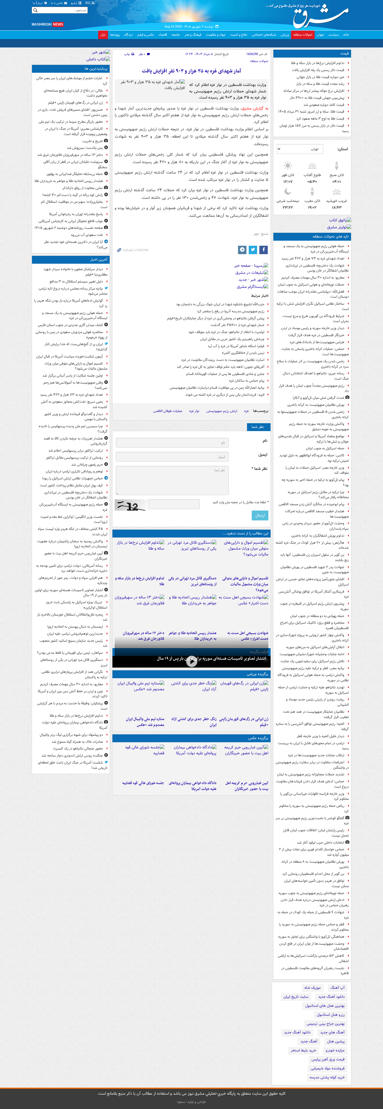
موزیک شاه (312, 988)
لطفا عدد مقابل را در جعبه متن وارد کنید (240, 502)
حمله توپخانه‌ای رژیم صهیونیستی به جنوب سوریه (311, 893)
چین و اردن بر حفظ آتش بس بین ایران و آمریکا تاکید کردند (72, 694)
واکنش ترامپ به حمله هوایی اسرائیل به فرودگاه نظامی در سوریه (313, 677)
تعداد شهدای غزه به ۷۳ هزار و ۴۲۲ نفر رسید (313, 258)
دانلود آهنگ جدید (331, 997)
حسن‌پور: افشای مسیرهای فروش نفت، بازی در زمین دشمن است (72, 112)
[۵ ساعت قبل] (243, 611)
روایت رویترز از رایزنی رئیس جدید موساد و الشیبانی (317, 702)
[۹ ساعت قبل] (191, 611)
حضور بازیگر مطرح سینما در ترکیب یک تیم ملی (71, 121)
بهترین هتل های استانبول (325, 1006)
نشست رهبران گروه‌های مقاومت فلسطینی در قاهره (315, 970)
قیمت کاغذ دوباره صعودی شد (323, 105)
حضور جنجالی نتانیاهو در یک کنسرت (78, 748)
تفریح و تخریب (92, 141)
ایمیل (263, 455)
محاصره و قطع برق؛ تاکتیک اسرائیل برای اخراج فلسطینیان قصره (314, 625)
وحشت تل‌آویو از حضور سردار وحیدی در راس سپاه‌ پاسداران (315, 526)
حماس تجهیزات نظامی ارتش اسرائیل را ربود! (72, 478)
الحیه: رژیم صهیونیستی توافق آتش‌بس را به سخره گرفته (312, 726)
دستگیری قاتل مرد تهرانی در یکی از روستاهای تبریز (192, 581)
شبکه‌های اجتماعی (264, 34)
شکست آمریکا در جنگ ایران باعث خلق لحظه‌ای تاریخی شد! (72, 765)
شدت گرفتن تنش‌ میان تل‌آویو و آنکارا (318, 397)
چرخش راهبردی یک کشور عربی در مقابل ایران (232, 339)
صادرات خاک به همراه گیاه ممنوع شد (77, 741)
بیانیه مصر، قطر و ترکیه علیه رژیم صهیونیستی (313, 668)
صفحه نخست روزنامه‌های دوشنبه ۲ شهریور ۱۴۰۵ (68, 228)
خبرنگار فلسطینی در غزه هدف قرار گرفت (316, 335)
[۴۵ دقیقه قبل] (243, 556)
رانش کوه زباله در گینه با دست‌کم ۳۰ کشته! (72, 195)
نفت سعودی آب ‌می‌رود (87, 235)
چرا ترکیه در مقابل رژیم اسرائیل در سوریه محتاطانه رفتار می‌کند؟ (318, 494)
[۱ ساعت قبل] (243, 761)
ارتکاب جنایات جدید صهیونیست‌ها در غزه (316, 755)
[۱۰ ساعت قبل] (139, 611)
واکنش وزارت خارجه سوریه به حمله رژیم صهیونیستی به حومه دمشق (319, 426)
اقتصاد (162, 34)
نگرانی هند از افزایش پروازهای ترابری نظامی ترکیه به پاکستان (74, 674)
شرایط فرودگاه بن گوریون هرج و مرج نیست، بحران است (315, 318)
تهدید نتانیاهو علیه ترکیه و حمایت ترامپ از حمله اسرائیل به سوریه (313, 690)
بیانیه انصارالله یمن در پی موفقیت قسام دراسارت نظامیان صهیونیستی (217, 387)
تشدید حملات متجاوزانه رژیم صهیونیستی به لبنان (310, 774)
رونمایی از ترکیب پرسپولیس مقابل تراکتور (74, 457)
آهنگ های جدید (332, 1032)
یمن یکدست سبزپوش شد (85, 148)
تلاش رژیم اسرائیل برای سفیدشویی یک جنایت (312, 661)
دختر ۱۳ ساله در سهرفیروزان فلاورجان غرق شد (70, 155)
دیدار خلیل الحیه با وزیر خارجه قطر (320, 736)
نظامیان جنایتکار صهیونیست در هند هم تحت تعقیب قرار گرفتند (316, 714)
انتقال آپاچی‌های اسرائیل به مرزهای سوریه (315, 647)
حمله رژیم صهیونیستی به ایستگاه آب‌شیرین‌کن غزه (73, 507)
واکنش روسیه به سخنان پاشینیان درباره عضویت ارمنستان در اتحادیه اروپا (72, 544)
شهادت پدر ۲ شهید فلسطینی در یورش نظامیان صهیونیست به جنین (314, 569)
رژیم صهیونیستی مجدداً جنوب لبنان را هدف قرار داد (314, 388)
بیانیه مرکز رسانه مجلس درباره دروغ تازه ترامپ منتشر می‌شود (72, 291)
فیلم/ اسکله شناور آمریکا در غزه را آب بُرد (236, 346)
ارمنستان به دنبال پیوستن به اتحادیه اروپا (75, 626)
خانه (346, 34)
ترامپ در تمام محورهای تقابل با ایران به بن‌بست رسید (313, 746)
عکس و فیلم (145, 34)
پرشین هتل (336, 1041)
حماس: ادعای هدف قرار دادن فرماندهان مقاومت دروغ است (312, 784)
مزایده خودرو (335, 1050)
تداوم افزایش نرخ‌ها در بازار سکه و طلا (317, 63)
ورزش (285, 34)
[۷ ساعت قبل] (243, 697)
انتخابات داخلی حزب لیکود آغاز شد (320, 842)
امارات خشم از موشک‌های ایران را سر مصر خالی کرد (71, 81)
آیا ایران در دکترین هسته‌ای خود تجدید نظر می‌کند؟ (75, 244)
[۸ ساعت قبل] (191, 697)
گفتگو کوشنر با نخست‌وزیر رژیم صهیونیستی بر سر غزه (312, 821)
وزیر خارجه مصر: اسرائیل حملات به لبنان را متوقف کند (317, 470)
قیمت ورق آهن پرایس (328, 1059)
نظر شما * (259, 469)
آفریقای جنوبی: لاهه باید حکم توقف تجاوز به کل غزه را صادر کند (220, 367)
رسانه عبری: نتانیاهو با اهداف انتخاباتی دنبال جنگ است (316, 376)
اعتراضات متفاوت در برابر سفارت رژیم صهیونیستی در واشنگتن (312, 765)
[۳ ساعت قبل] (139, 761)
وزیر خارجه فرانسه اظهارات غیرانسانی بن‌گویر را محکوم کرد (314, 796)
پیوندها (115, 34)
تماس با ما (57, 3)
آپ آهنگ (338, 988)
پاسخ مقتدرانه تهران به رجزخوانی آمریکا (76, 214)
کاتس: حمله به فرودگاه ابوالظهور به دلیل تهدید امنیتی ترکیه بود (314, 458)
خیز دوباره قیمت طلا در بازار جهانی (320, 77)
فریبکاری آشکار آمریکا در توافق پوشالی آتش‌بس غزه (313, 594)
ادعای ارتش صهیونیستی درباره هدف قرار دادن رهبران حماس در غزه (315, 902)
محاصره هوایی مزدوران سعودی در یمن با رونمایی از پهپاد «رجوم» (71, 334)
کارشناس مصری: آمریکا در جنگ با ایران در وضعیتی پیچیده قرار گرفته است (76, 131)
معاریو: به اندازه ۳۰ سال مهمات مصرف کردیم (313, 277)
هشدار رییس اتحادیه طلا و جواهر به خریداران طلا (68, 181)
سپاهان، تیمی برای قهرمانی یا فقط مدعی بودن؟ (70, 652)
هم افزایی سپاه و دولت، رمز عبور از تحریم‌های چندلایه (73, 580)
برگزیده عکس (258, 738)
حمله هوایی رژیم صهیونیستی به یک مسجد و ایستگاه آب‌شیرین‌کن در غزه (316, 248)
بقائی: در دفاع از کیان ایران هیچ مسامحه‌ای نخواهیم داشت (75, 93)
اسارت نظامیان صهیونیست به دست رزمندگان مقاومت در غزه (222, 360)
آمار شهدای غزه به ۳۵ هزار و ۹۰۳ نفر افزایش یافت (191, 71)
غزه (246, 411)
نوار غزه (194, 411)
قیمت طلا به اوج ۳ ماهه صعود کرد (320, 118)
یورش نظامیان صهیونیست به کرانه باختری (315, 404)
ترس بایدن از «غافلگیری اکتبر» (243, 353)
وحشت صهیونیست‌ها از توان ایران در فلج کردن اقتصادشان (314, 946)
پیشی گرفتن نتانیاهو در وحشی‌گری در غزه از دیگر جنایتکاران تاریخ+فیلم (215, 318)
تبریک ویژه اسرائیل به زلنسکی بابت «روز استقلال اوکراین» (76, 605)
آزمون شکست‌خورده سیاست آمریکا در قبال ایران (69, 356)
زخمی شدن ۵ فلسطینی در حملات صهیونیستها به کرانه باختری (313, 414)
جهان (320, 34)
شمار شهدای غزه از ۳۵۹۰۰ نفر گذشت (237, 325)
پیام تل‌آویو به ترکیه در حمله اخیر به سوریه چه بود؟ (315, 482)
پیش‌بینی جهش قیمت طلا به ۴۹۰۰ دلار (317, 98)
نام (265, 441)
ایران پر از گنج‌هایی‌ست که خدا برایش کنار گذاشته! (76, 346)
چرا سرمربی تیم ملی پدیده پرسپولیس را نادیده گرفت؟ (73, 428)
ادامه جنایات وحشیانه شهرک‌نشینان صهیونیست (312, 654)
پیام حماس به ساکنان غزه (246, 380)
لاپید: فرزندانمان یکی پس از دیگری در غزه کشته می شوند (224, 394)
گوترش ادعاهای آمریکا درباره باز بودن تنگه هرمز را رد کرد (70, 303)
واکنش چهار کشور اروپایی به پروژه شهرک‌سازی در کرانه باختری (312, 637)
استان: (342, 149)
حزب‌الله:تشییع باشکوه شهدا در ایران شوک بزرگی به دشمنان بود (220, 304)
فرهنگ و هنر (192, 34)
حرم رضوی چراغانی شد (87, 464)
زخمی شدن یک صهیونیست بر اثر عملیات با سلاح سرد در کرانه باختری (313, 364)
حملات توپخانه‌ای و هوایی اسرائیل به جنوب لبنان (311, 284)
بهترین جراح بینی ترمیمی (326, 1024)
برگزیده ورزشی (257, 674)
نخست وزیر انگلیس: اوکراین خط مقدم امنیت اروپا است (73, 519)
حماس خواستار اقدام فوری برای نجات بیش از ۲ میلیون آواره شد (314, 852)
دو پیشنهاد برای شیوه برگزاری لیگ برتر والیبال (71, 734)
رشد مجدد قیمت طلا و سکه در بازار (320, 83)
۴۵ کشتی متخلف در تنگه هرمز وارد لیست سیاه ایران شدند (72, 531)
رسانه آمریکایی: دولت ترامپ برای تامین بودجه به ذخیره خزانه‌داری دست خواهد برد (71, 568)
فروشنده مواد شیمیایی (328, 1068)
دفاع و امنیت (238, 34)
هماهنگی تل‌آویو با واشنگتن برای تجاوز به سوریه (311, 936)
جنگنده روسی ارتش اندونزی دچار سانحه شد (72, 755)
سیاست (334, 34)
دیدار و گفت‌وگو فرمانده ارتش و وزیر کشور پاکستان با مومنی (75, 416)
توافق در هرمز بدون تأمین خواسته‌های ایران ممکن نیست (316, 883)
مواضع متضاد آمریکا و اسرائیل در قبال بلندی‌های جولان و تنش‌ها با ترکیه (313, 439)
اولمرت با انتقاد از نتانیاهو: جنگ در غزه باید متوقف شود (226, 332)
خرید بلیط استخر (303, 1050)
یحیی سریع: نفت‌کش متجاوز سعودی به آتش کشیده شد (74, 404)
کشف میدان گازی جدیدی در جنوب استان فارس (70, 325)
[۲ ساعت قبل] (191, 556)
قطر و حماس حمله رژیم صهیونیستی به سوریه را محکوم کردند (314, 927)
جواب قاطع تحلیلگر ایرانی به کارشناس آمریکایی (70, 221)
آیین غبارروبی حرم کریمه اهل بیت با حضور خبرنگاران (246, 786)
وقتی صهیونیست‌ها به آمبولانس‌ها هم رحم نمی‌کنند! (75, 385)
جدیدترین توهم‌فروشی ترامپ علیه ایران (75, 633)
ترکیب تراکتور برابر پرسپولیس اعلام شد (75, 450)
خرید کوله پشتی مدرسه (327, 1077)
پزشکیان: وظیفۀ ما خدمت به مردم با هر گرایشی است (72, 706)
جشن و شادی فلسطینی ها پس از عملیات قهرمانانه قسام (225, 374)
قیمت (344, 53)
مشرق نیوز (309, 14)
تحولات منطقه (302, 34)
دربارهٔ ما (38, 3)
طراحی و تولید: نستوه (191, 1102)
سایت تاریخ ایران (295, 997)
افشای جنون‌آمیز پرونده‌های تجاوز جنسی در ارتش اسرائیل (312, 582)
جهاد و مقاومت (216, 34)
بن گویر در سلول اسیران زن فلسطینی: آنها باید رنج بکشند (314, 557)
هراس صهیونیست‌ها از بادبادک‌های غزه (317, 342)
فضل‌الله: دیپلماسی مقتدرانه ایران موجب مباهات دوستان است (313, 294)
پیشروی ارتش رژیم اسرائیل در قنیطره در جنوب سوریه (314, 606)
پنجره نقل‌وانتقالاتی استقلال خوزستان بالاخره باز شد (72, 617)
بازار (103, 34)
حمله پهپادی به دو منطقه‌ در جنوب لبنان (317, 616)
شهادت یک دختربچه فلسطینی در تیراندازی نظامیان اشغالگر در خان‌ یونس (317, 268)
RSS (88, 3)
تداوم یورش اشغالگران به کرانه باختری (317, 535)
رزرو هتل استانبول (331, 1015)
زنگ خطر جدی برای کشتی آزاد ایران (193, 722)
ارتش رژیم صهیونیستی (221, 411)
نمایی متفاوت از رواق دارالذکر (82, 188)
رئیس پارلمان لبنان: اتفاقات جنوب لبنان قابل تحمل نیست (316, 833)
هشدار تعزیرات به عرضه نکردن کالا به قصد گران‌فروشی (75, 441)
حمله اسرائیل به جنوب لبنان (325, 448)
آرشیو (74, 3)
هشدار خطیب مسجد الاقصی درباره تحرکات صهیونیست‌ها (317, 514)
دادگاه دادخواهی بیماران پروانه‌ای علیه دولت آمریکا (192, 786)
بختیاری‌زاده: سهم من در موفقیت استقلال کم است (74, 204)
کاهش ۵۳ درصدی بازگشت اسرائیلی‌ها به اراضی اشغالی (313, 958)
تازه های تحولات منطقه (331, 237)
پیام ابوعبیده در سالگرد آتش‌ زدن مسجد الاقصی (311, 504)
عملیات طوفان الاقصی (167, 411)
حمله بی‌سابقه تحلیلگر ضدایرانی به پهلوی (75, 174)
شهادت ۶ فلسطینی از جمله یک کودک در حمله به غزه (313, 915)
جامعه (176, 34)
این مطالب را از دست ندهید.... (245, 533)
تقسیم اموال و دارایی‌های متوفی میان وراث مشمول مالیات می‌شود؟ (245, 584)
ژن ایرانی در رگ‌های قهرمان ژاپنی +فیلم (243, 722)
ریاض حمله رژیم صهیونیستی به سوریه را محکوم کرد (314, 808)
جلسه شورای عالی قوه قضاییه (143, 783)
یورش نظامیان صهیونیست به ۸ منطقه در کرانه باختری (315, 864)
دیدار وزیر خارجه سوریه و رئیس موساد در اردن (312, 328)
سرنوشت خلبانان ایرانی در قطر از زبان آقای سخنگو (75, 164)
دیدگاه (128, 34)
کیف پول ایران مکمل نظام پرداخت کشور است (71, 485)
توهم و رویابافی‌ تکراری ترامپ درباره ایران (74, 471)
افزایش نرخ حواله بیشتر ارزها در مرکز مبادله (313, 91)
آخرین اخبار (98, 260)
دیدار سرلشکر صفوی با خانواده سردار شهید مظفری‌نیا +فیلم (75, 272)
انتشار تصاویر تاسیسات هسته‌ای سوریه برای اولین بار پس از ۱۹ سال (211, 658)
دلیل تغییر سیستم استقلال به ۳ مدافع (76, 281)
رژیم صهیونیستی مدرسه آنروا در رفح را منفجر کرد (230, 311)
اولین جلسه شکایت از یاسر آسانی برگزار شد (72, 375)
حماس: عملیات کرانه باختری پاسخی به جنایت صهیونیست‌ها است (315, 351)
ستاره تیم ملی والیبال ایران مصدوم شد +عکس (145, 722)
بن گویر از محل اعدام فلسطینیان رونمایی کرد (313, 873)
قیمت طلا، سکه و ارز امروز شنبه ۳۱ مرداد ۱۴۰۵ (311, 111)
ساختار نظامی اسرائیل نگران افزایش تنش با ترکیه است (312, 306)
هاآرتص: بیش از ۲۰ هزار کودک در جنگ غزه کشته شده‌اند (312, 545)
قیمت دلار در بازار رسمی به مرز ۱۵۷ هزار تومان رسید (314, 128)
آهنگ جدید (309, 1041)
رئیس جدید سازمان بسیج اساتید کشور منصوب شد (73, 643)
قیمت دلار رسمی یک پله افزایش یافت (318, 70)
